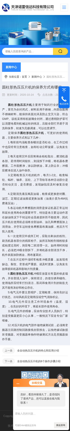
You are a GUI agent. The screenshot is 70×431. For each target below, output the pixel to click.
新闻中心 (11, 67)
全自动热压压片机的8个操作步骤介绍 (38, 361)
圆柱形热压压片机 (20, 104)
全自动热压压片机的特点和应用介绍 (38, 350)
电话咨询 (64, 104)
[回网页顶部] (64, 90)
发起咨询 (60, 425)
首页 (24, 76)
